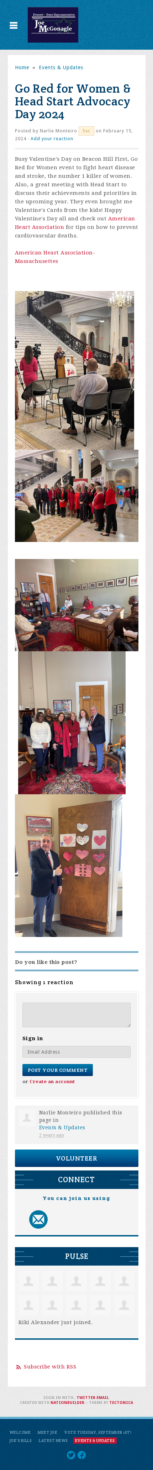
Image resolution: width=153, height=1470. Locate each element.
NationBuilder (67, 1402)
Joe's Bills (21, 1440)
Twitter (85, 1397)
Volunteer (76, 1158)
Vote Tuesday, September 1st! (97, 1432)
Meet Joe (47, 1432)
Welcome (20, 1432)
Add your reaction (52, 138)
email (102, 1397)
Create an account (52, 1081)
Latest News (53, 1440)
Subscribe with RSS (50, 1367)
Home (22, 67)
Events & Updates (61, 67)
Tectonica (121, 1402)
